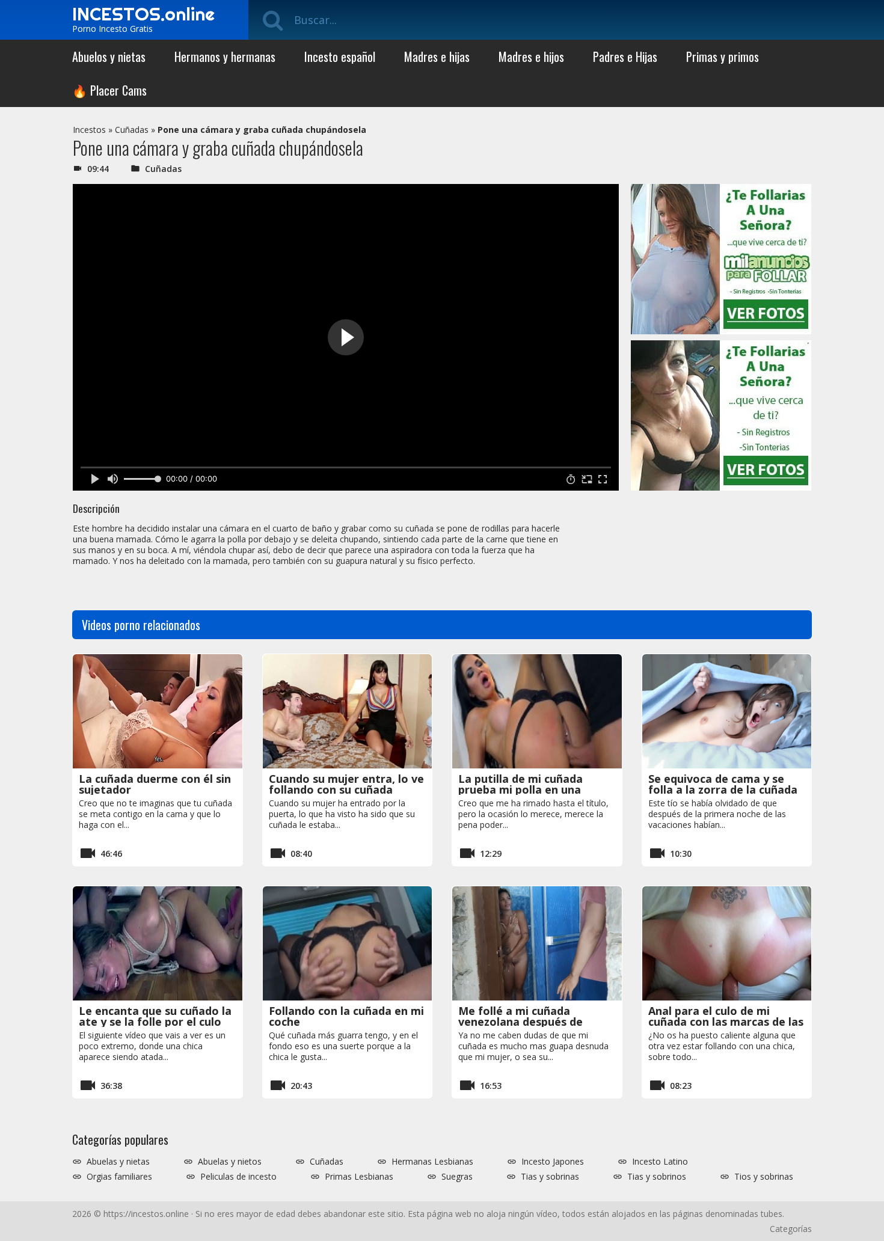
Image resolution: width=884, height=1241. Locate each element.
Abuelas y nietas (118, 1161)
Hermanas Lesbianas (432, 1161)
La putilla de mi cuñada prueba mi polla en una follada (520, 789)
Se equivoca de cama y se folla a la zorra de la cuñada (722, 784)
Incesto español (339, 56)
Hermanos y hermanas (224, 56)
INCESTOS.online (143, 14)
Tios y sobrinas (763, 1176)
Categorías (791, 1228)
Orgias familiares (119, 1176)
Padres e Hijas (625, 56)
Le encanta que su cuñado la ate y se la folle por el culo (155, 1016)
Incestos (89, 129)
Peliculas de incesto (238, 1176)
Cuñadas (132, 129)
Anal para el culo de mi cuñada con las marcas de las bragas (725, 1022)
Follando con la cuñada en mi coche (346, 1016)
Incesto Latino (660, 1161)
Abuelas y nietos (230, 1161)
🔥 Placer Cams (109, 90)
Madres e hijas (437, 56)
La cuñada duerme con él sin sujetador (155, 784)
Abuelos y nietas (109, 56)
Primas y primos (722, 56)
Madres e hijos (531, 56)
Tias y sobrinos (656, 1176)
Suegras (457, 1176)
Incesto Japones (552, 1161)
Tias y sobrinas (550, 1176)
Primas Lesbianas (359, 1176)
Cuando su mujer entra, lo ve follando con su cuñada (346, 784)
